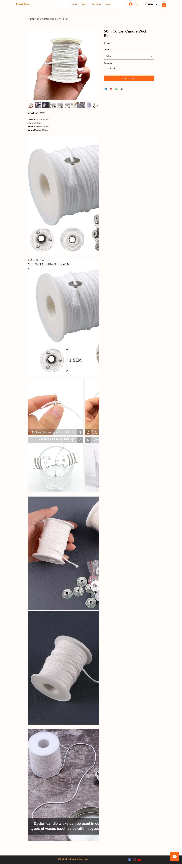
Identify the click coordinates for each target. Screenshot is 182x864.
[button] (84, 4)
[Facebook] (129, 859)
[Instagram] (134, 859)
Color (107, 49)
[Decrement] (106, 68)
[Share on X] (122, 89)
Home (31, 18)
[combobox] (129, 56)
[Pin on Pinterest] (111, 89)
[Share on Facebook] (105, 89)
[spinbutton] (110, 68)
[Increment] (114, 68)
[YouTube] (139, 859)
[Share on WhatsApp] (116, 89)
